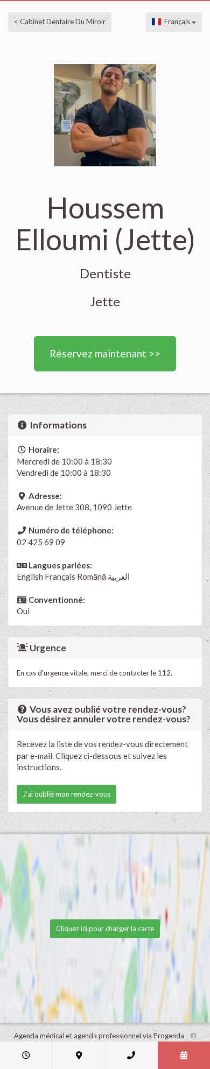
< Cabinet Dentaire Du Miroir (60, 21)
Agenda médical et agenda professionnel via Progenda (99, 1035)
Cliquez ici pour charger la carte (105, 928)
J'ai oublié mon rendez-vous (66, 794)
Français (176, 21)
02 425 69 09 (41, 542)
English (30, 576)
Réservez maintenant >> (105, 353)
